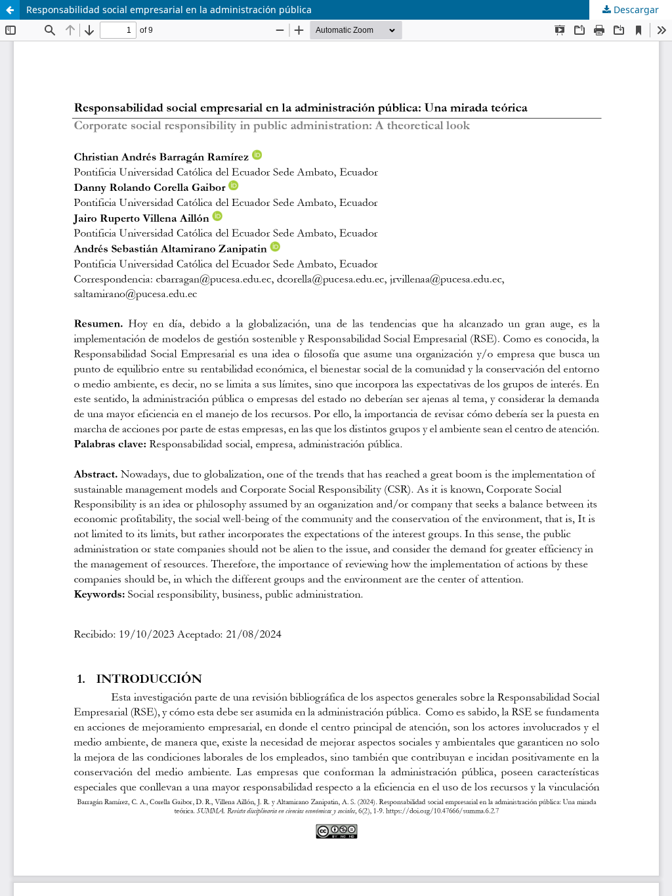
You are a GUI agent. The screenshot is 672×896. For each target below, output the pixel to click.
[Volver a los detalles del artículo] (10, 10)
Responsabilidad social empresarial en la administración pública (169, 9)
